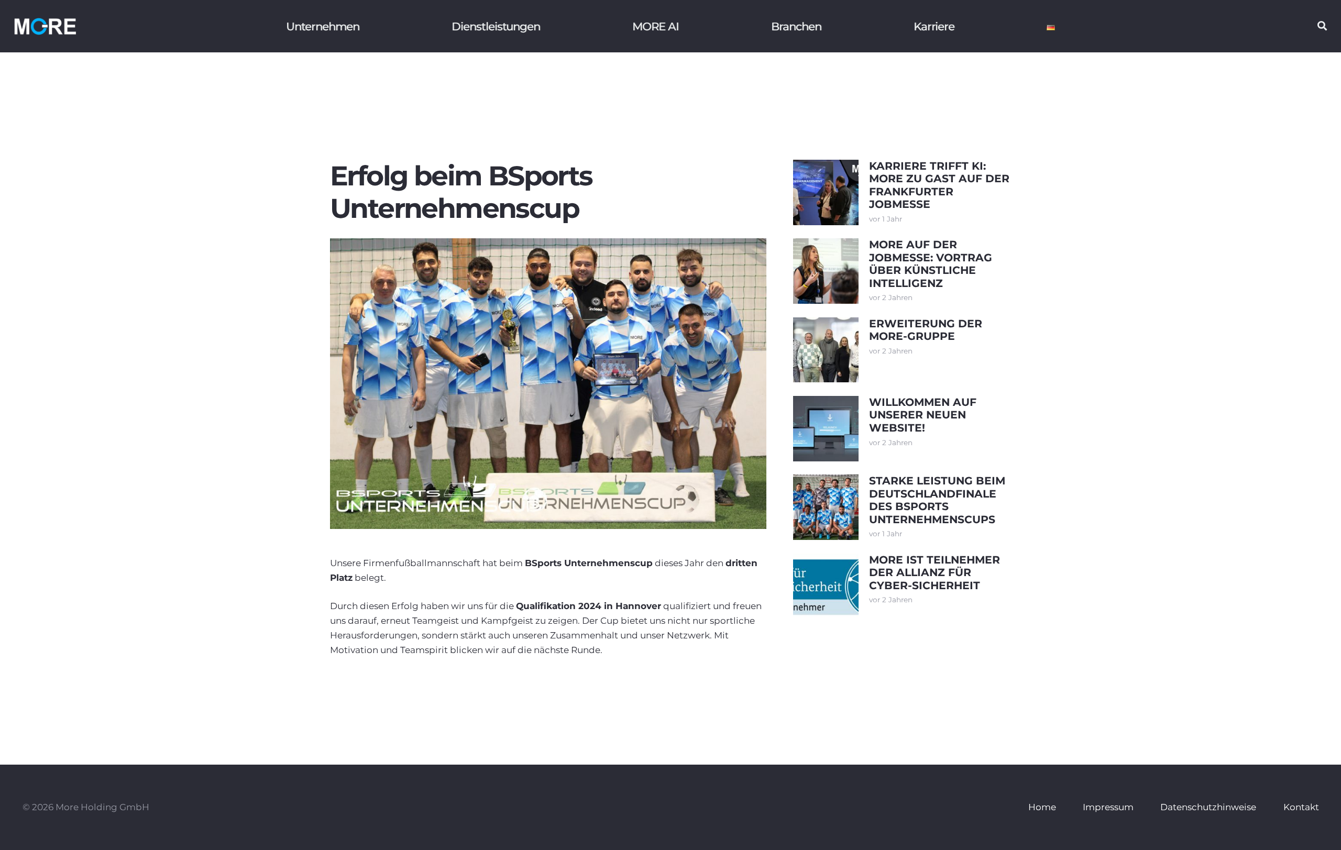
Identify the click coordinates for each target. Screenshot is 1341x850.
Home (1042, 807)
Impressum (1108, 807)
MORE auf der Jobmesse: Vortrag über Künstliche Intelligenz (930, 263)
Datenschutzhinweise (1208, 807)
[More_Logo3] (45, 26)
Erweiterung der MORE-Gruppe (925, 330)
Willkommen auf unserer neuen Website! (922, 414)
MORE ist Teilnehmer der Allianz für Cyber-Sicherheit (934, 572)
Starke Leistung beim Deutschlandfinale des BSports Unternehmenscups (937, 499)
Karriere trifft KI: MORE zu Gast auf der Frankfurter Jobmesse (939, 185)
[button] (1322, 26)
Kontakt (1301, 807)
